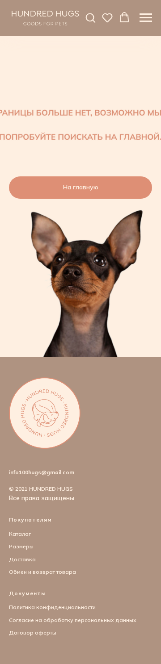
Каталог (20, 533)
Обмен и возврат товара (42, 571)
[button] (90, 17)
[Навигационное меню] (146, 17)
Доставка (22, 559)
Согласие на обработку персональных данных (72, 620)
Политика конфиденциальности (52, 607)
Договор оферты (32, 632)
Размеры (21, 546)
